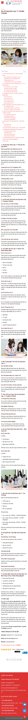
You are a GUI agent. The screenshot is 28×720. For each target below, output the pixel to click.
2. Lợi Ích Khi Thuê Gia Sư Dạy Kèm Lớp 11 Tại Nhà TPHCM (13, 84)
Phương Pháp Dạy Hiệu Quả (10, 117)
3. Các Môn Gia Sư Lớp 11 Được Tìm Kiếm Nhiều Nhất (12, 94)
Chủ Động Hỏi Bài (7, 132)
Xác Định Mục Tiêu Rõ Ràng (10, 131)
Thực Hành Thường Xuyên (9, 134)
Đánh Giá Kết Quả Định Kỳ (9, 135)
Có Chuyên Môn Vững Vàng (10, 114)
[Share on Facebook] (10, 660)
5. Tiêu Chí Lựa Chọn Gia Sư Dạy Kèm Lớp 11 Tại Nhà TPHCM (13, 112)
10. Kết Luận (5, 141)
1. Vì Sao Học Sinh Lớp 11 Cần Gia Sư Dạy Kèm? (12, 74)
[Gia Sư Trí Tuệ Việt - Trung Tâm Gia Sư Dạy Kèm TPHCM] (14, 2)
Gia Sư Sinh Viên (7, 124)
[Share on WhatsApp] (7, 660)
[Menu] (2, 2)
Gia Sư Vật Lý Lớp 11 (8, 98)
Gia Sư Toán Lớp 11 (8, 96)
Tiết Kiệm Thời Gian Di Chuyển (10, 88)
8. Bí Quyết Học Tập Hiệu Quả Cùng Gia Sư (12, 129)
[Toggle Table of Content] (23, 71)
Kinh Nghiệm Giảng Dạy (9, 116)
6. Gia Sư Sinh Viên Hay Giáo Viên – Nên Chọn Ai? (13, 121)
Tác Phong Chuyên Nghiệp (9, 119)
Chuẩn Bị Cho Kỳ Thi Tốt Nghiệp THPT (12, 78)
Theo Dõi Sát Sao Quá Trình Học (11, 91)
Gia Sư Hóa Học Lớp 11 (9, 99)
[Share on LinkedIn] (20, 660)
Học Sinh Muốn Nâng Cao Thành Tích (12, 107)
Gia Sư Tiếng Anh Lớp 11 (9, 101)
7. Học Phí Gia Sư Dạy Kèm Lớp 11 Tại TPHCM (13, 127)
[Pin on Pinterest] (18, 660)
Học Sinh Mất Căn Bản (8, 106)
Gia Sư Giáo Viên (7, 126)
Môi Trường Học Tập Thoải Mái (10, 90)
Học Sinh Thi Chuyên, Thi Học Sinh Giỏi (12, 109)
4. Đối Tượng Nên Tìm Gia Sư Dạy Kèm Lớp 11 (13, 104)
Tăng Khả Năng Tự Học (9, 80)
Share (25, 652)
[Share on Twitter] (12, 660)
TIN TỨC (3, 9)
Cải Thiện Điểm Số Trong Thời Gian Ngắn (12, 81)
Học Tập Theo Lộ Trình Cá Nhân (10, 86)
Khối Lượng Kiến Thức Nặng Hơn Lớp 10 (12, 77)
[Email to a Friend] (15, 660)
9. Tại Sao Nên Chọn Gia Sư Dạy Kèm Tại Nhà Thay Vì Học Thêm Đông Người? (13, 138)
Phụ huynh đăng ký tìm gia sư (11, 645)
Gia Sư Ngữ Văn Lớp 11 (9, 103)
